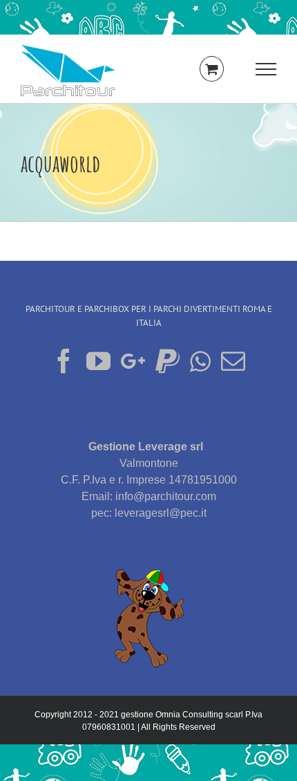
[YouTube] (98, 361)
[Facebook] (64, 361)
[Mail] (233, 361)
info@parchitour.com (165, 496)
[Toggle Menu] (266, 69)
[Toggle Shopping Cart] (212, 69)
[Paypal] (167, 361)
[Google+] (133, 361)
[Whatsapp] (200, 361)
